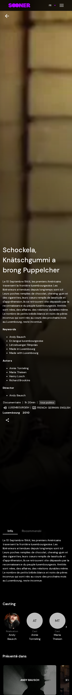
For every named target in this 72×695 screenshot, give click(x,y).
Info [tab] (10, 531)
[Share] (7, 420)
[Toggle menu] (62, 5)
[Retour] (5, 16)
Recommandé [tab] (32, 531)
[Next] (66, 627)
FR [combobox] (50, 5)
